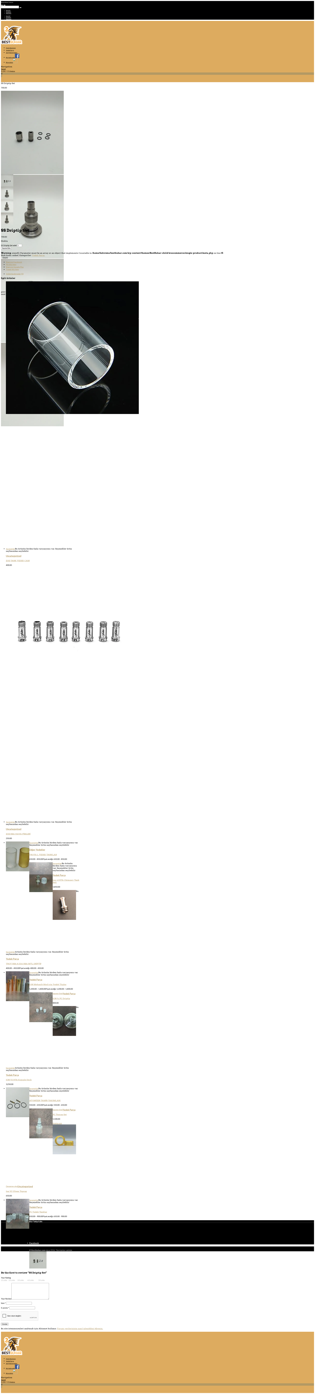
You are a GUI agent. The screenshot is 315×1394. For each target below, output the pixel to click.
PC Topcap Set (60, 1114)
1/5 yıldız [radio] (4, 1280)
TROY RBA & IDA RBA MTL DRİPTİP (23, 964)
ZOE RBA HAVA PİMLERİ (18, 834)
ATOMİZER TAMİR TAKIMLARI (45, 1100)
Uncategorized (13, 556)
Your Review (6, 1298)
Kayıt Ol (8, 10)
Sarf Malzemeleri (11, 53)
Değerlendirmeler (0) (15, 274)
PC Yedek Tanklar (38, 1212)
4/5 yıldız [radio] (30, 1280)
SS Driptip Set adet (9, 245)
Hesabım (8, 12)
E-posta (5, 1308)
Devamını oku (11, 1186)
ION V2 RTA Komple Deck (19, 1080)
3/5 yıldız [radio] (20, 1280)
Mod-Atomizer (11, 48)
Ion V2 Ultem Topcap (16, 1191)
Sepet (3, 69)
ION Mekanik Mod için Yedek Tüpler (47, 984)
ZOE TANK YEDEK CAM (18, 561)
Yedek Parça (10, 50)
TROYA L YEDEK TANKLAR (43, 855)
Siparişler (8, 13)
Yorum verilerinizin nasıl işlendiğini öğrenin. (80, 1328)
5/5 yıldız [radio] (42, 1280)
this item (11, 264)
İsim (3, 1303)
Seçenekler (10, 549)
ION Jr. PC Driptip (61, 998)
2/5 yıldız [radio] (12, 1280)
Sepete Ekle (6, 248)
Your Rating (6, 1277)
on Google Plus (15, 267)
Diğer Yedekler (37, 849)
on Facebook (14, 262)
